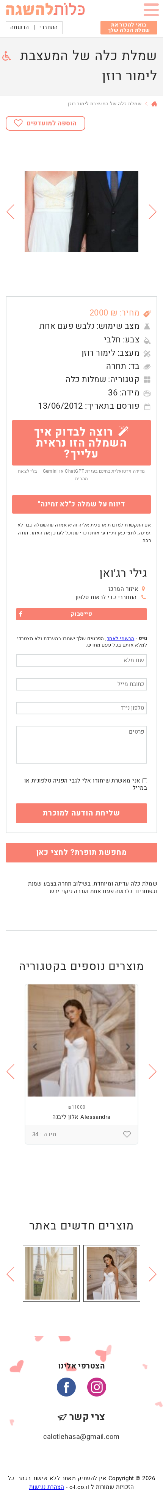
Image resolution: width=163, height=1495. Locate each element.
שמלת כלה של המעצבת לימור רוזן (104, 103)
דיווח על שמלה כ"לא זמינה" (81, 504)
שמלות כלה (86, 379)
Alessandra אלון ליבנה (81, 1117)
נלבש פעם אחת (66, 326)
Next (153, 211)
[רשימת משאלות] (127, 1134)
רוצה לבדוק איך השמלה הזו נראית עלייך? (80, 443)
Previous (10, 211)
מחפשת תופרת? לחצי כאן (81, 852)
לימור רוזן (98, 353)
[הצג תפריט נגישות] (6, 55)
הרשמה (19, 27)
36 (113, 393)
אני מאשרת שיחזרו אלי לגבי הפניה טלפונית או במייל (85, 784)
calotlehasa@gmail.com (81, 1437)
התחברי (48, 27)
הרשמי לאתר (121, 638)
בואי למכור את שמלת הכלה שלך (129, 27)
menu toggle (151, 11)
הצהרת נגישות (46, 1487)
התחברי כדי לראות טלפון (106, 597)
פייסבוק (81, 614)
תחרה (116, 366)
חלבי (112, 340)
